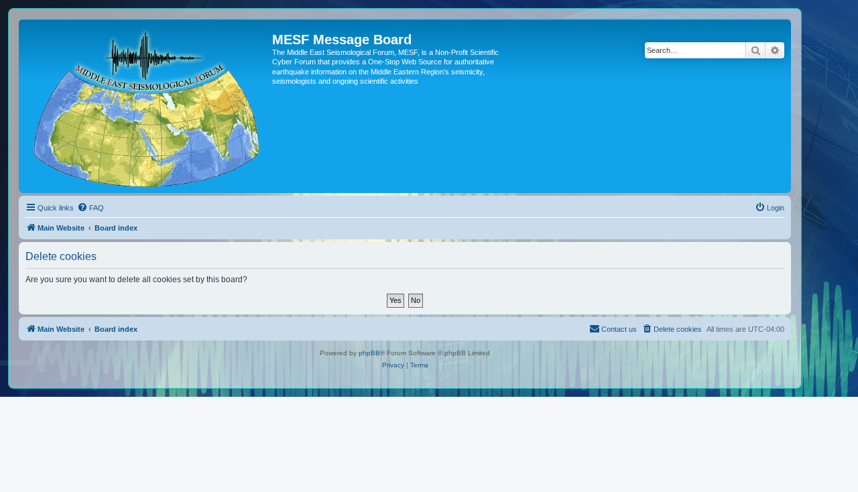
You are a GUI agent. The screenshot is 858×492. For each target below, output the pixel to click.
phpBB (369, 353)
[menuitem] (90, 208)
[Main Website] (147, 106)
